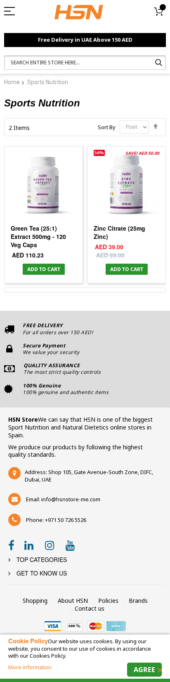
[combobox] (85, 62)
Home (12, 82)
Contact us (89, 608)
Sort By (107, 126)
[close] (159, 670)
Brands (138, 600)
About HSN (73, 600)
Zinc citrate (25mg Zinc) (119, 232)
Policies (108, 600)
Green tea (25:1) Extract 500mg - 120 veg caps (38, 236)
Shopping (35, 600)
